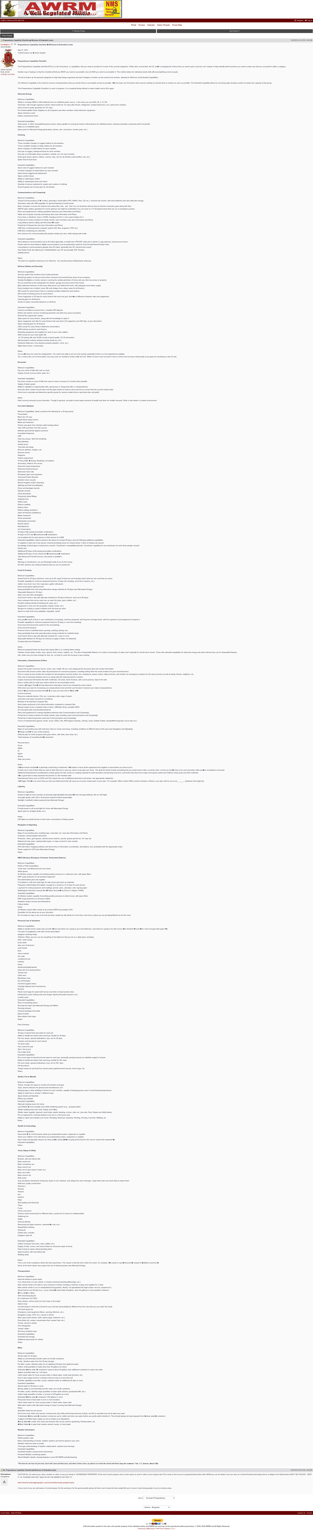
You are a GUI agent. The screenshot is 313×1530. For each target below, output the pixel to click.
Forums (142, 25)
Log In (309, 20)
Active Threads (163, 25)
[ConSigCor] (9, 58)
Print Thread (7, 36)
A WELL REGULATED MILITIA (12, 20)
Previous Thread (79, 31)
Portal (133, 25)
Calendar (151, 25)
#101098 (309, 40)
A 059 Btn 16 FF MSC (8, 74)
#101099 (309, 1470)
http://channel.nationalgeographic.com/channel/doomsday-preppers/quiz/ (46, 1483)
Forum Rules (5, 1513)
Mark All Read (16, 1513)
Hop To (140, 1498)
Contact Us (301, 1513)
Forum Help (177, 25)
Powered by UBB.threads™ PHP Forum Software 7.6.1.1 (156, 1529)
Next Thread (234, 31)
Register (299, 20)
